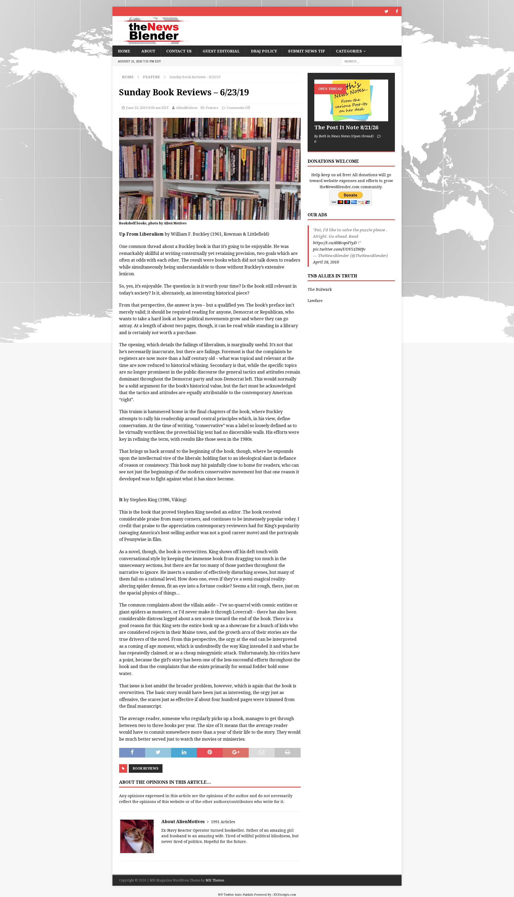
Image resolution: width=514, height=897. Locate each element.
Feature (212, 108)
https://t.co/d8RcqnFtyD (335, 242)
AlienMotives (186, 108)
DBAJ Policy (264, 51)
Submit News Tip (306, 51)
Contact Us (179, 51)
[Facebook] (397, 11)
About (148, 51)
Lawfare (315, 301)
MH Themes (215, 880)
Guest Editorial (221, 51)
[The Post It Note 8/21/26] (351, 100)
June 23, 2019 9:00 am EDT (147, 108)
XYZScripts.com (285, 894)
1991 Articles (223, 822)
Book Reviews (145, 768)
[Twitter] (386, 11)
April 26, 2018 (326, 262)
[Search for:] (368, 61)
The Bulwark (320, 289)
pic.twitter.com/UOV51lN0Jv (339, 249)
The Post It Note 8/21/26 (346, 127)
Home (124, 51)
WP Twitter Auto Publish (235, 894)
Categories (349, 51)
